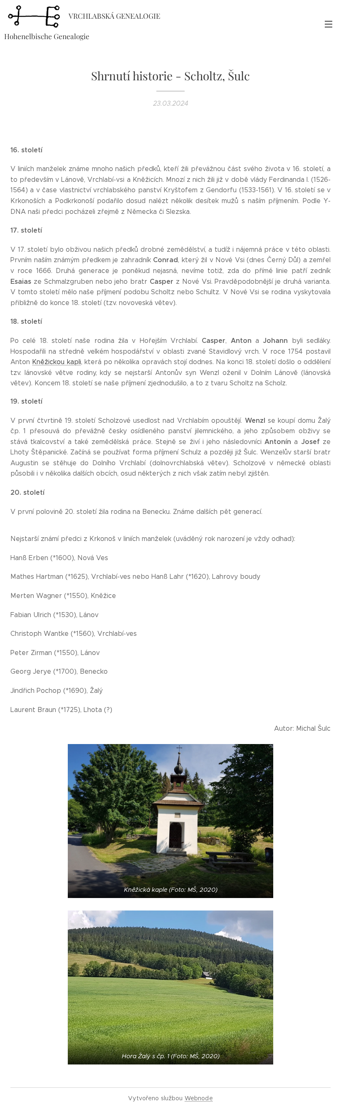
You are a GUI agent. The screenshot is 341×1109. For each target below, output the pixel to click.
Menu (328, 23)
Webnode (199, 1098)
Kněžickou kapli (56, 362)
